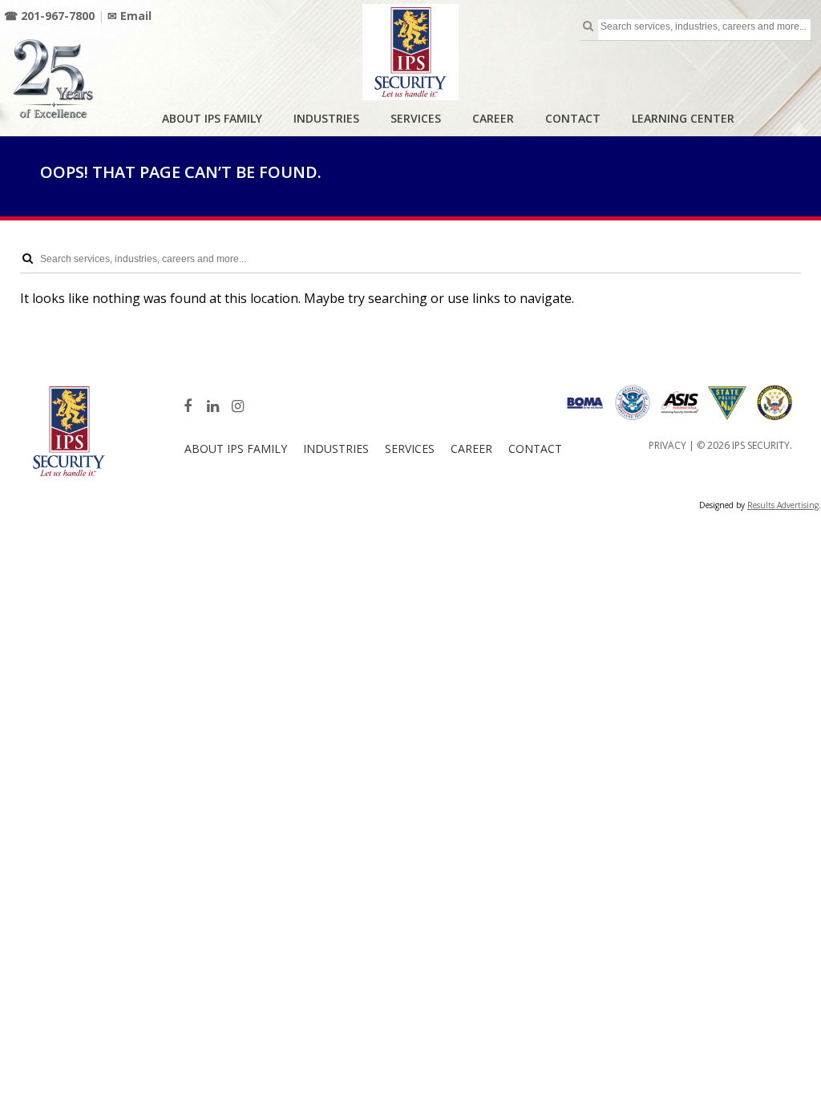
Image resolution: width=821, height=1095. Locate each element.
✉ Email (129, 15)
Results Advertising (783, 505)
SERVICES (415, 118)
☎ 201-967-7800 (49, 15)
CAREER (493, 118)
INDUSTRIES (326, 118)
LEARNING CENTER (683, 118)
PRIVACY (667, 445)
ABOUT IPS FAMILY (212, 118)
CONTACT (573, 118)
